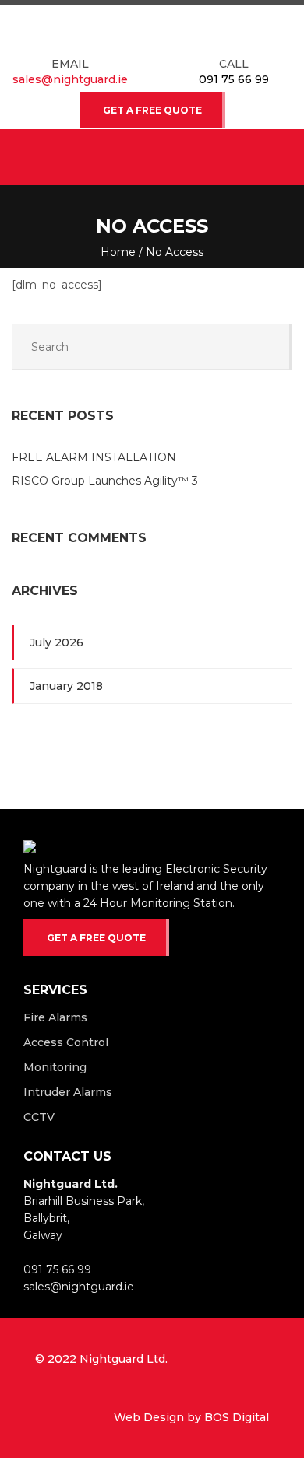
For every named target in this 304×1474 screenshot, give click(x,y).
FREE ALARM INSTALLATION (94, 457)
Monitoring (55, 1067)
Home (118, 252)
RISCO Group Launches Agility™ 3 (106, 481)
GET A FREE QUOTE (152, 110)
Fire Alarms (55, 1017)
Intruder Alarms (67, 1092)
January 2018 (66, 686)
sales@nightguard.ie (70, 79)
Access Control (65, 1042)
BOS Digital (236, 1417)
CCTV (39, 1117)
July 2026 (56, 642)
